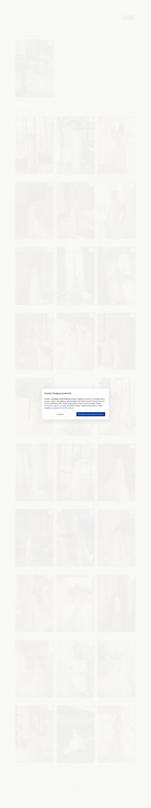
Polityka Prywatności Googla (55, 406)
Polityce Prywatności (66, 408)
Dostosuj (60, 414)
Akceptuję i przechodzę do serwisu (91, 414)
